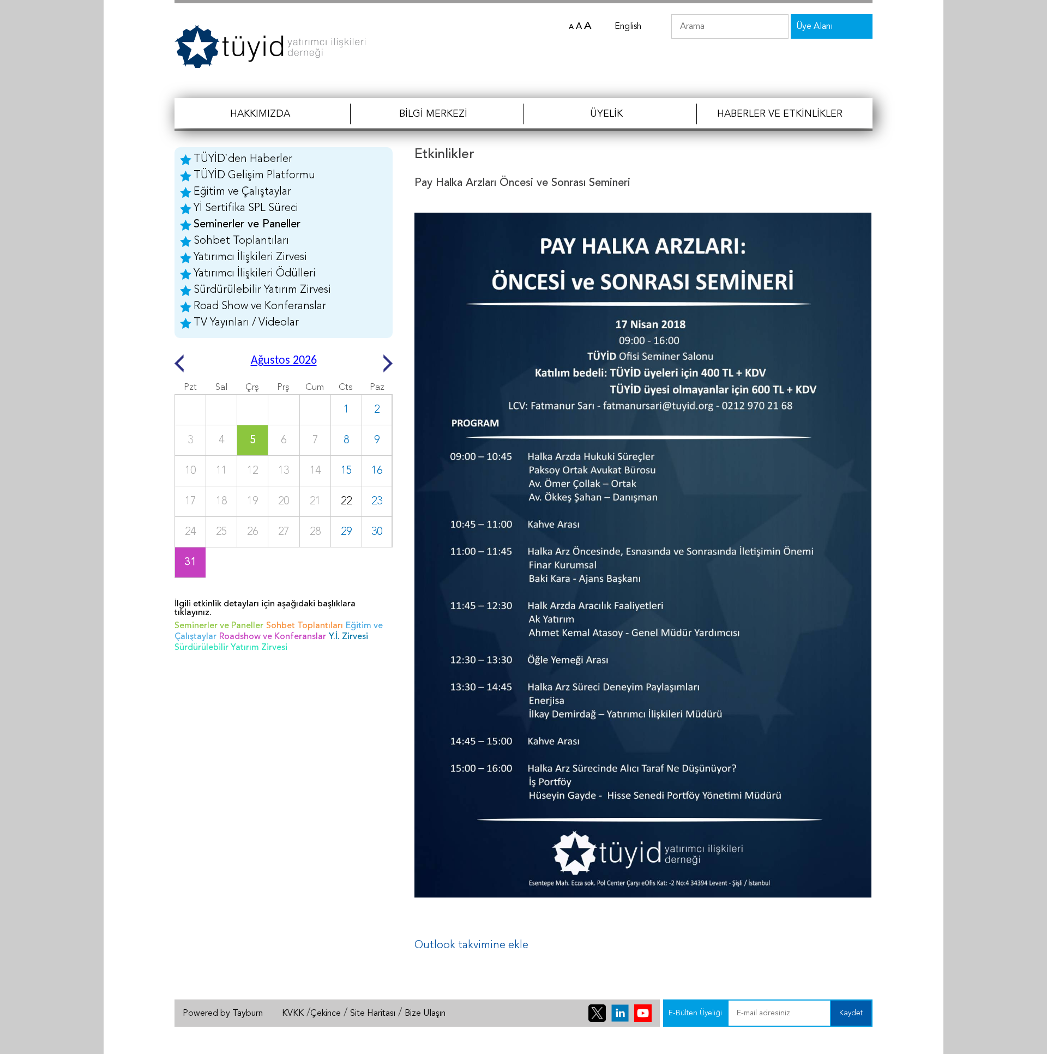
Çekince (325, 1013)
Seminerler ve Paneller (247, 224)
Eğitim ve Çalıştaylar (242, 191)
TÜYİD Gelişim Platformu (254, 175)
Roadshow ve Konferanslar (272, 637)
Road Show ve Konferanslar (260, 306)
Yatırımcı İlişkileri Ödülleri (255, 273)
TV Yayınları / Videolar (246, 322)
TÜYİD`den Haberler (243, 159)
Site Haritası (372, 1013)
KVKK (293, 1013)
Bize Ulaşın (425, 1013)
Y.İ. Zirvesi (348, 637)
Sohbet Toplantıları (241, 241)
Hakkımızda (260, 114)
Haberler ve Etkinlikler (780, 114)
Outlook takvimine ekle (471, 945)
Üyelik (606, 114)
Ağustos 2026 (284, 360)
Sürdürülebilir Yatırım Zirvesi (262, 290)
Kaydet (851, 1013)
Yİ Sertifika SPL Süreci (246, 208)
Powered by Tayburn (223, 1013)
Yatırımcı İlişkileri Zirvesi (250, 257)
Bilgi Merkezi (433, 114)
